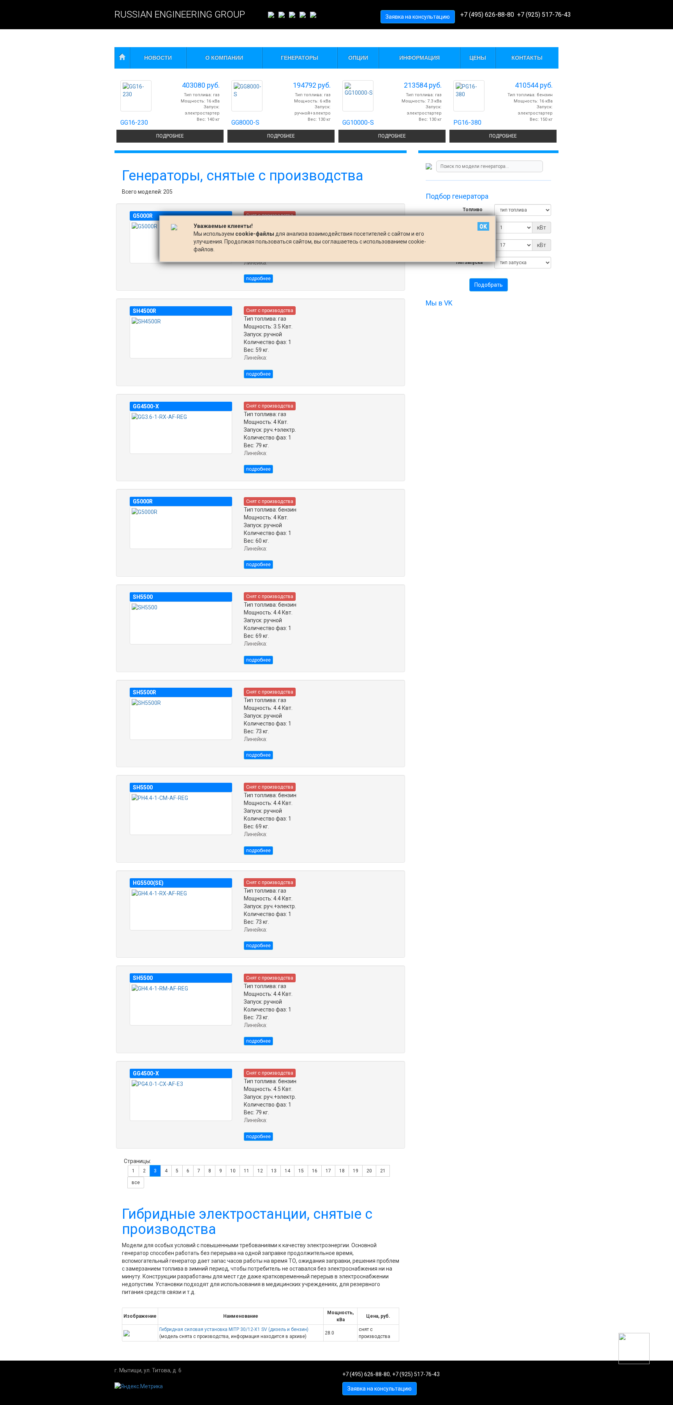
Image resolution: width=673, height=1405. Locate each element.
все (136, 1182)
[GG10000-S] (357, 95)
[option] (170, 109)
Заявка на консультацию (418, 17)
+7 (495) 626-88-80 (487, 14)
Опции (358, 58)
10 (233, 1171)
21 (383, 1171)
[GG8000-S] (247, 95)
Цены (477, 58)
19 (355, 1171)
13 (274, 1171)
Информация (419, 58)
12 (260, 1171)
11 (246, 1171)
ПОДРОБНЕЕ (170, 136)
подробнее (258, 278)
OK (483, 226)
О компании (224, 58)
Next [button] (564, 39)
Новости (158, 58)
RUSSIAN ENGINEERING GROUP (180, 14)
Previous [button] (109, 39)
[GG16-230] (136, 95)
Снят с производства (269, 310)
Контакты (527, 58)
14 (287, 1171)
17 (328, 1171)
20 (369, 1171)
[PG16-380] (468, 95)
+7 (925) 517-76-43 (544, 14)
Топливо (473, 209)
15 (301, 1171)
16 (314, 1171)
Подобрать (488, 285)
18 (342, 1171)
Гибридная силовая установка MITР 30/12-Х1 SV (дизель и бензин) (233, 1329)
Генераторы (299, 58)
